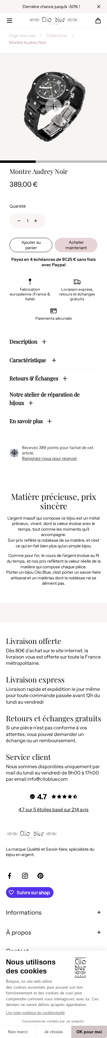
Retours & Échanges (34, 378)
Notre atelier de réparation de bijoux (45, 399)
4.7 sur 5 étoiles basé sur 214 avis (53, 809)
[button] (9, 20)
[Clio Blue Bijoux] (53, 20)
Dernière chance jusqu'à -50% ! (51, 6)
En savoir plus (26, 421)
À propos (18, 932)
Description (23, 341)
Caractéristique (28, 360)
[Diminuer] (15, 221)
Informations (23, 912)
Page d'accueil (22, 35)
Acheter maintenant (76, 245)
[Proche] (98, 6)
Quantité (18, 206)
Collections (56, 35)
